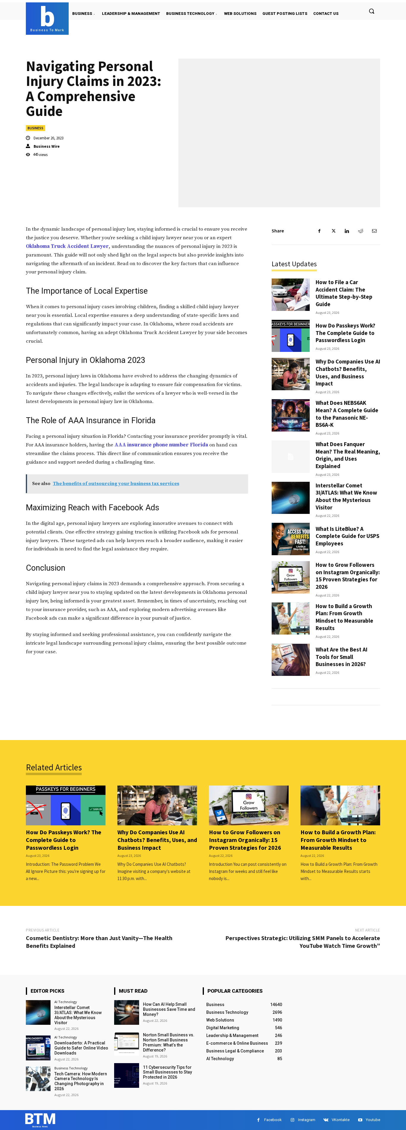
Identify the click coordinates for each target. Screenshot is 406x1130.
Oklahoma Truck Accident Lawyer (67, 246)
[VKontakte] (326, 1120)
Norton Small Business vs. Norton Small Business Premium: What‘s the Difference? (168, 1042)
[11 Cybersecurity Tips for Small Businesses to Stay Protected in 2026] (126, 1075)
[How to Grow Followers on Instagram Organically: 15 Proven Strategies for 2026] (291, 577)
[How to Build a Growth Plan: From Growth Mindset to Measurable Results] (291, 618)
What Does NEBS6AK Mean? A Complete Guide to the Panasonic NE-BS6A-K (347, 413)
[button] (371, 11)
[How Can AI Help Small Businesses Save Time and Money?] (126, 1012)
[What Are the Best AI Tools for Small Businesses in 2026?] (291, 660)
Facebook (273, 1120)
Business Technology (71, 1068)
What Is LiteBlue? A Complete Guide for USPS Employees (347, 536)
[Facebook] (319, 231)
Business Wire (47, 146)
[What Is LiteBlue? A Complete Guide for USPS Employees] (291, 539)
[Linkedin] (347, 231)
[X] (333, 231)
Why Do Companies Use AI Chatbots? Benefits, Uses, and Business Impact (348, 372)
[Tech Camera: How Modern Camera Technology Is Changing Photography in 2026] (38, 1078)
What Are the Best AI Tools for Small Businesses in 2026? (341, 657)
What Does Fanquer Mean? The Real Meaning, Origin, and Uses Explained (348, 455)
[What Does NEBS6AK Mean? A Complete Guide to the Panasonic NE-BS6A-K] (291, 415)
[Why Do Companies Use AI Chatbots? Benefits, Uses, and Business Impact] (291, 374)
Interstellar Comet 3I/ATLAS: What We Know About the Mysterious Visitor (346, 496)
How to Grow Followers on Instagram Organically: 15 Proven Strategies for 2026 (348, 575)
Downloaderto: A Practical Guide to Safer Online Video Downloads (81, 1048)
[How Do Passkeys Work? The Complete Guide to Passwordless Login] (291, 336)
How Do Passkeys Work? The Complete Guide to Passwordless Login (345, 333)
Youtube (373, 1120)
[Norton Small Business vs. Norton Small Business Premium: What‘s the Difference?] (126, 1043)
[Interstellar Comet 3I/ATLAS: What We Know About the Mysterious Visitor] (291, 498)
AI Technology (65, 1001)
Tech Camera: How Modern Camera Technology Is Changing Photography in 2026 (80, 1081)
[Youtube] (360, 1120)
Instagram (306, 1120)
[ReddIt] (360, 231)
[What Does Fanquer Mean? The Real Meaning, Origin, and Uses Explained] (291, 456)
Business (35, 128)
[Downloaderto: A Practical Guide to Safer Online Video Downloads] (38, 1047)
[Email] (374, 231)
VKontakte (341, 1120)
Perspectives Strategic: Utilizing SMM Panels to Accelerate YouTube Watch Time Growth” (302, 941)
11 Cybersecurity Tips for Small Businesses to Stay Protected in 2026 (167, 1072)
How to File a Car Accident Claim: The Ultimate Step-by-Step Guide (344, 293)
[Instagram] (292, 1120)
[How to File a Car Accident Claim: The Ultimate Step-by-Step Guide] (291, 294)
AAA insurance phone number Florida (161, 445)
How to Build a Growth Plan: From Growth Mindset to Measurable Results (344, 617)
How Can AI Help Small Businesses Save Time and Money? (169, 1009)
